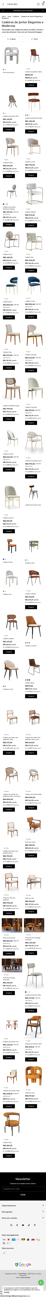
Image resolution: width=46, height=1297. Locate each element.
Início (4, 16)
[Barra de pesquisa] (38, 4)
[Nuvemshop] (23, 1278)
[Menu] (3, 4)
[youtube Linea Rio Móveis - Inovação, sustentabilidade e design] (23, 1225)
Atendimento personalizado (23, 10)
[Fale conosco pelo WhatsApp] (41, 1282)
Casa (9, 16)
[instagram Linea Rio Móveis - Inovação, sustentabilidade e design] (11, 1225)
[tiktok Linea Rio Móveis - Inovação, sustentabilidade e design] (29, 1225)
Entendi (6, 1292)
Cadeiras (16, 16)
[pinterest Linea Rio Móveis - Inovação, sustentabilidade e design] (35, 1225)
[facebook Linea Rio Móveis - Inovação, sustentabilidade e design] (17, 1225)
